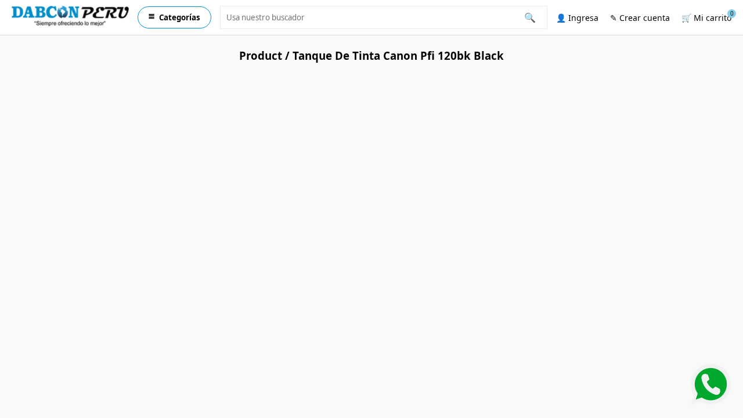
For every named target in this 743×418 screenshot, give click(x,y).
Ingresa (577, 17)
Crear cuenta (640, 17)
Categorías (174, 17)
